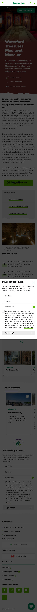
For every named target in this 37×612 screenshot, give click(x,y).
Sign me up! (9, 333)
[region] (18, 348)
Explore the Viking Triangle (18, 213)
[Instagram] (11, 590)
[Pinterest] (19, 590)
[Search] (34, 3)
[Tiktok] (4, 597)
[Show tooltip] (34, 307)
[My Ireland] (29, 3)
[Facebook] (4, 590)
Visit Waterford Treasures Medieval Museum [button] (17, 183)
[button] (33, 282)
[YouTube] (26, 590)
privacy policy (28, 327)
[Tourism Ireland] (19, 3)
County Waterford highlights (18, 206)
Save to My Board (25, 10)
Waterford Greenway (16, 199)
